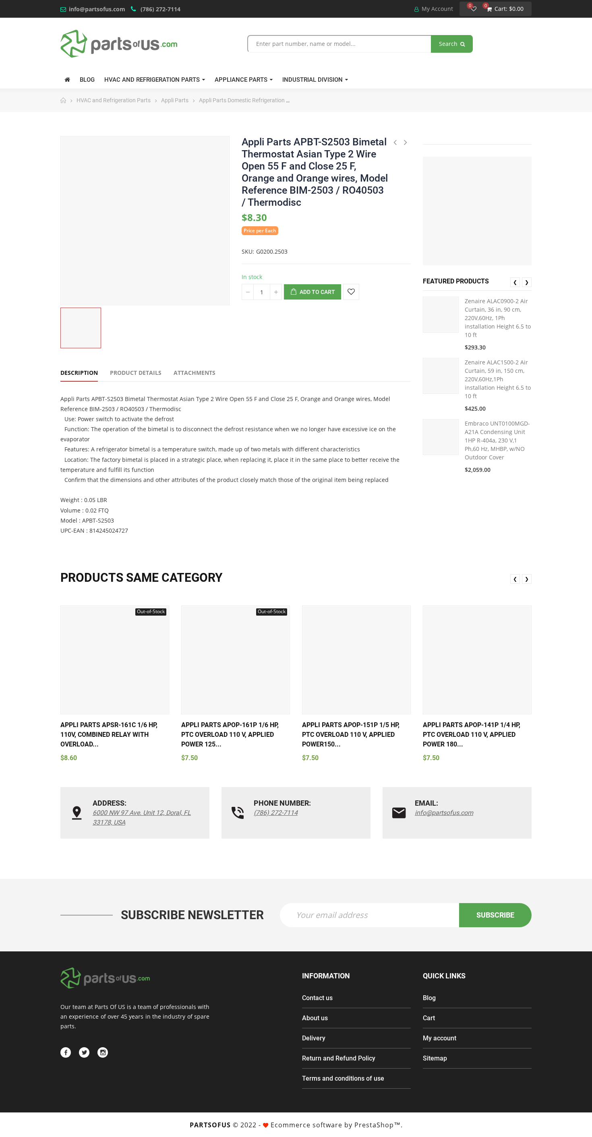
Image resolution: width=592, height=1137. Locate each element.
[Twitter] (84, 1052)
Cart (429, 1018)
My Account (436, 8)
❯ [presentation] (527, 282)
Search (449, 44)
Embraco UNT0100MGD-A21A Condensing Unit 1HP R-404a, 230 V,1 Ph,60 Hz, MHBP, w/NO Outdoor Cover (497, 440)
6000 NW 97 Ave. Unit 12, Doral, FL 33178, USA (142, 817)
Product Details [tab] (135, 372)
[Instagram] (102, 1052)
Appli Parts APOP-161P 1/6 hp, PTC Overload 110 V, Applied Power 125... (230, 734)
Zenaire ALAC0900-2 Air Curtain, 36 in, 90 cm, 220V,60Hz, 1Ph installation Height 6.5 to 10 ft (498, 318)
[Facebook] (65, 1052)
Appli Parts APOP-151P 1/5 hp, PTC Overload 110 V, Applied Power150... (350, 734)
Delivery (313, 1038)
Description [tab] (79, 372)
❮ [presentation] (515, 282)
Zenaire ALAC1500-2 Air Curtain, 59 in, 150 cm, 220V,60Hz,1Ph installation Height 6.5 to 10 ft (498, 379)
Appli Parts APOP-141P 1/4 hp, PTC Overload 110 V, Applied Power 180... (471, 734)
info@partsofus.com (97, 9)
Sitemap (435, 1058)
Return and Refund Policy (338, 1058)
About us (315, 1018)
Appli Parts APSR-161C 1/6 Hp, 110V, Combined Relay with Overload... (108, 734)
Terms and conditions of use (343, 1078)
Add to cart (316, 292)
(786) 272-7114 (159, 9)
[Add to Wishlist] (351, 292)
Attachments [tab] (194, 372)
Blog (429, 998)
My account (439, 1038)
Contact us (317, 998)
